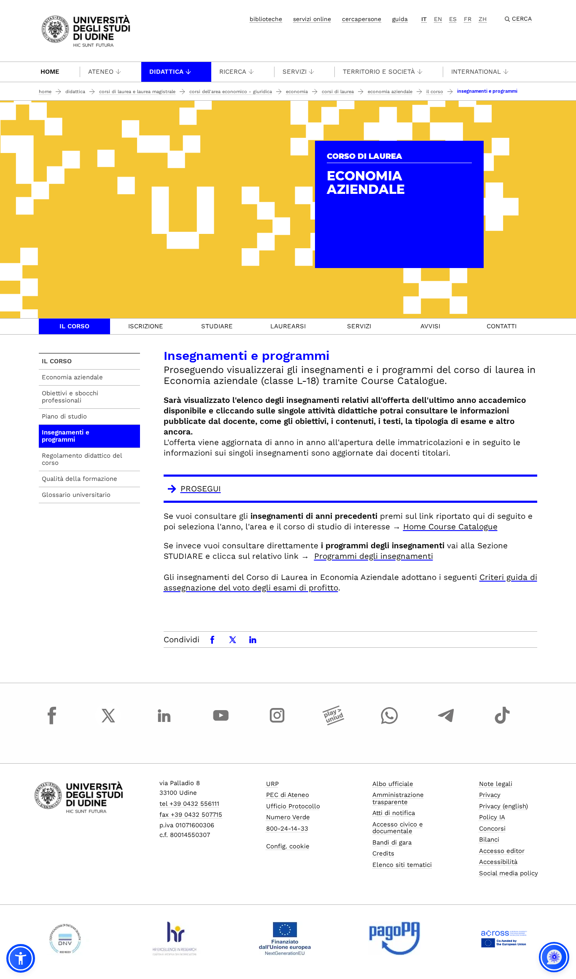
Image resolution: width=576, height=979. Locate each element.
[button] (20, 958)
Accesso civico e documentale (397, 828)
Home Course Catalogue (450, 526)
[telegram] (446, 723)
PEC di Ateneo (287, 795)
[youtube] (221, 723)
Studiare (217, 326)
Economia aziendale (390, 91)
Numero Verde (288, 817)
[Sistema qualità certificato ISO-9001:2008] (65, 938)
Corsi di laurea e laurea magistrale (137, 91)
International (476, 71)
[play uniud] (333, 723)
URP (272, 784)
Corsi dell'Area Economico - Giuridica (230, 91)
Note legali (495, 784)
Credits (383, 853)
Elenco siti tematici (402, 865)
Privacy (490, 795)
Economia (297, 91)
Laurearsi (288, 326)
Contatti (502, 326)
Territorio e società (379, 71)
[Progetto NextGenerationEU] (284, 938)
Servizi (295, 71)
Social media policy (508, 873)
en (438, 19)
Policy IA (492, 817)
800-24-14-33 (287, 828)
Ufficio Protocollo (293, 806)
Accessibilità (498, 862)
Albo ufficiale (392, 784)
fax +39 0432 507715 (190, 814)
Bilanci (489, 839)
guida (400, 19)
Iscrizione (145, 326)
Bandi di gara (392, 842)
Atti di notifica (393, 813)
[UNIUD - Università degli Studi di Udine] (86, 30)
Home (49, 71)
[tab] (74, 326)
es (453, 19)
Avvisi (430, 326)
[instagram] (277, 723)
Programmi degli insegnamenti (373, 556)
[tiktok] (502, 723)
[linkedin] (164, 723)
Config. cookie (288, 846)
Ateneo (100, 71)
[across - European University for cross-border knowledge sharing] (504, 938)
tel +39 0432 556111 (189, 803)
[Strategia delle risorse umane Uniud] (174, 938)
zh (483, 19)
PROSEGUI (200, 489)
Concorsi (492, 828)
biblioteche (266, 19)
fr (467, 19)
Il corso (434, 91)
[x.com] (108, 723)
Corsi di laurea (338, 91)
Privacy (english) (503, 806)
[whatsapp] (390, 723)
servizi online (312, 19)
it (424, 19)
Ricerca (232, 71)
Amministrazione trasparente (398, 798)
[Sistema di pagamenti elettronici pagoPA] (394, 938)
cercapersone (361, 19)
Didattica (166, 71)
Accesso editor (502, 851)
